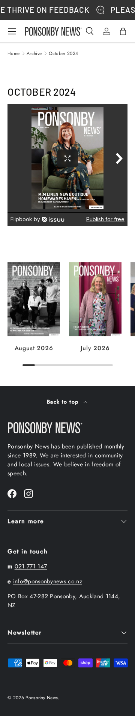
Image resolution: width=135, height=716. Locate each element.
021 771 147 (31, 566)
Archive (34, 53)
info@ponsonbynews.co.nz (47, 581)
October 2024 (63, 53)
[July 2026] (95, 299)
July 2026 (95, 348)
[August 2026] (34, 299)
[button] (123, 31)
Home (14, 53)
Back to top (64, 401)
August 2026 (34, 348)
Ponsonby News (42, 697)
